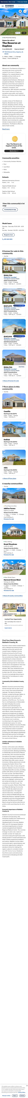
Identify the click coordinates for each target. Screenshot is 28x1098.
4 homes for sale (9, 590)
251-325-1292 (8, 239)
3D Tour (18, 33)
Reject (15, 1095)
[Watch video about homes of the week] (14, 138)
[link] (14, 21)
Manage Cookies (6, 1095)
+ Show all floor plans (9, 478)
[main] (14, 553)
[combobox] (21, 6)
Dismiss (22, 1095)
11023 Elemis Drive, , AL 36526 (13, 53)
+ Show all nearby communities (12, 596)
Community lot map (10, 209)
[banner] (14, 2)
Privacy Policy (21, 1092)
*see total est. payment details (11, 278)
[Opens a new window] (20, 11)
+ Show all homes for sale (10, 381)
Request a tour (8, 235)
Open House (21, 366)
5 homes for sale (9, 519)
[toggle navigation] (3, 6)
